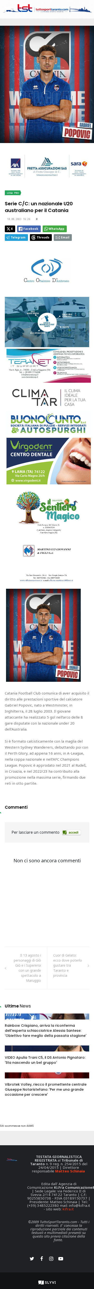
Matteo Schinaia (70, 1171)
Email (65, 237)
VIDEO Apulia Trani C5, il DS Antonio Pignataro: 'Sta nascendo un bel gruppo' (45, 1060)
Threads (43, 237)
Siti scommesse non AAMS (17, 1126)
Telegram (18, 237)
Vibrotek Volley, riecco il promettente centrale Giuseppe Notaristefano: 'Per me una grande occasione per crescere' (46, 1089)
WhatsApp (56, 229)
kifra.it (68, 1209)
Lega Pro (13, 193)
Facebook (30, 229)
